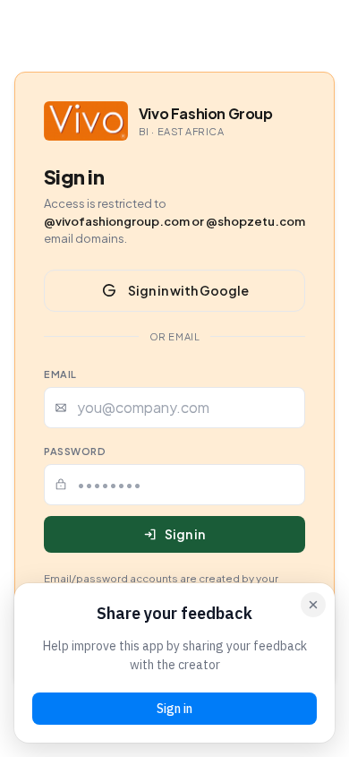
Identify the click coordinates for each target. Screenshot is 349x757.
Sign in (185, 534)
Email (60, 374)
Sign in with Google (188, 290)
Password (75, 451)
